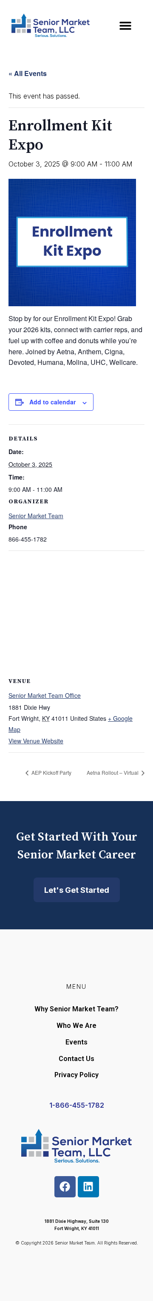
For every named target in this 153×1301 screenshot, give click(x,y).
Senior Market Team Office (44, 695)
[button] (125, 25)
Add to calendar (52, 402)
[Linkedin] (88, 1186)
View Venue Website (35, 741)
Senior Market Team (35, 515)
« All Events (27, 73)
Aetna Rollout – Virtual (113, 772)
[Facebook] (65, 1186)
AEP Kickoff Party (50, 772)
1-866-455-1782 (76, 1105)
